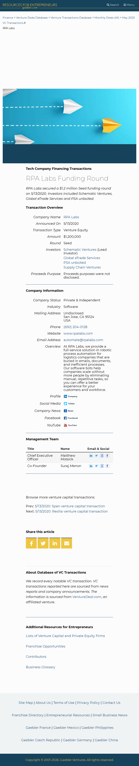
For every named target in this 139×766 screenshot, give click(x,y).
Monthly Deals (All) (106, 17)
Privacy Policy (88, 703)
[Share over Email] (66, 543)
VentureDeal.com (86, 597)
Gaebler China (106, 740)
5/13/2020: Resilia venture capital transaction (71, 511)
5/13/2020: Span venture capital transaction (70, 506)
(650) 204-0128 (75, 327)
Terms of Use (63, 703)
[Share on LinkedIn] (54, 543)
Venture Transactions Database (71, 17)
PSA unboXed (75, 263)
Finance (8, 17)
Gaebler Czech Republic (40, 740)
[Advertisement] (69, 60)
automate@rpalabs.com (83, 340)
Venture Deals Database (32, 17)
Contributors (36, 657)
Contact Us (111, 703)
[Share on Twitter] (43, 543)
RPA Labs (71, 217)
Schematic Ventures (80, 250)
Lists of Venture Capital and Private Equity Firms (65, 636)
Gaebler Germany (77, 740)
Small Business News (109, 715)
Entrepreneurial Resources (68, 715)
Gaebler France (38, 728)
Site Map (26, 703)
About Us (43, 703)
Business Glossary (40, 667)
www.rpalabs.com (78, 333)
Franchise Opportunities (45, 646)
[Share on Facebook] (31, 543)
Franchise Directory (28, 715)
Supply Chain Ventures (82, 267)
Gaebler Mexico (66, 728)
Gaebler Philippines (97, 728)
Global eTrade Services (82, 258)
